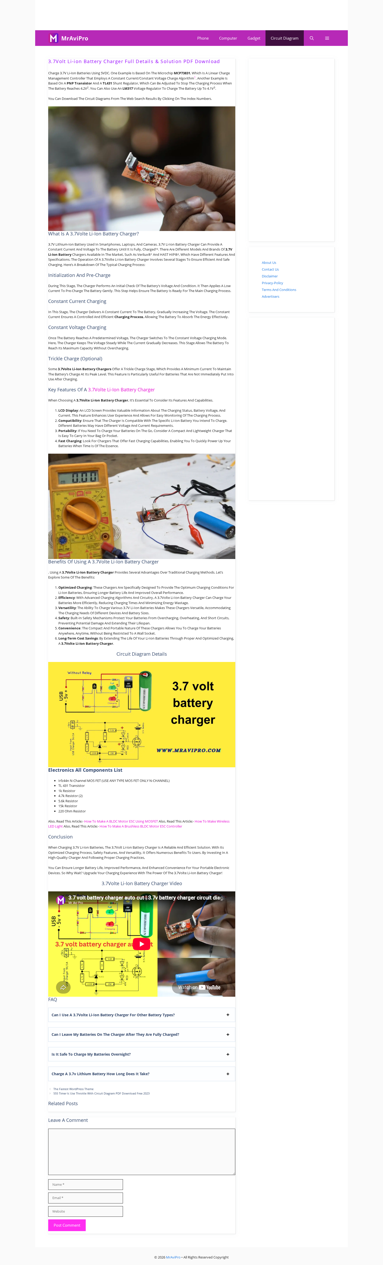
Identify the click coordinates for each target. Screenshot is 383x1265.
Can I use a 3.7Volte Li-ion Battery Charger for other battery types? (113, 1014)
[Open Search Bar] (311, 38)
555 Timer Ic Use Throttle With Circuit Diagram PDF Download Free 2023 (101, 1093)
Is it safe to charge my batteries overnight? (91, 1054)
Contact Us (270, 269)
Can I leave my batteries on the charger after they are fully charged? (115, 1034)
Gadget (254, 38)
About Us (269, 262)
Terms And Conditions (279, 289)
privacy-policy (272, 283)
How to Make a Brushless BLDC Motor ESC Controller (141, 826)
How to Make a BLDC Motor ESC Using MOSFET (121, 821)
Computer (228, 38)
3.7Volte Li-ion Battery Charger (121, 389)
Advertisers (270, 296)
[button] (327, 38)
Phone (203, 38)
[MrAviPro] (53, 38)
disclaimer (270, 276)
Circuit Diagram (285, 38)
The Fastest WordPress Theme (73, 1089)
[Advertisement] (191, 14)
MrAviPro (74, 38)
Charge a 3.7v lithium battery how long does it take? (101, 1073)
